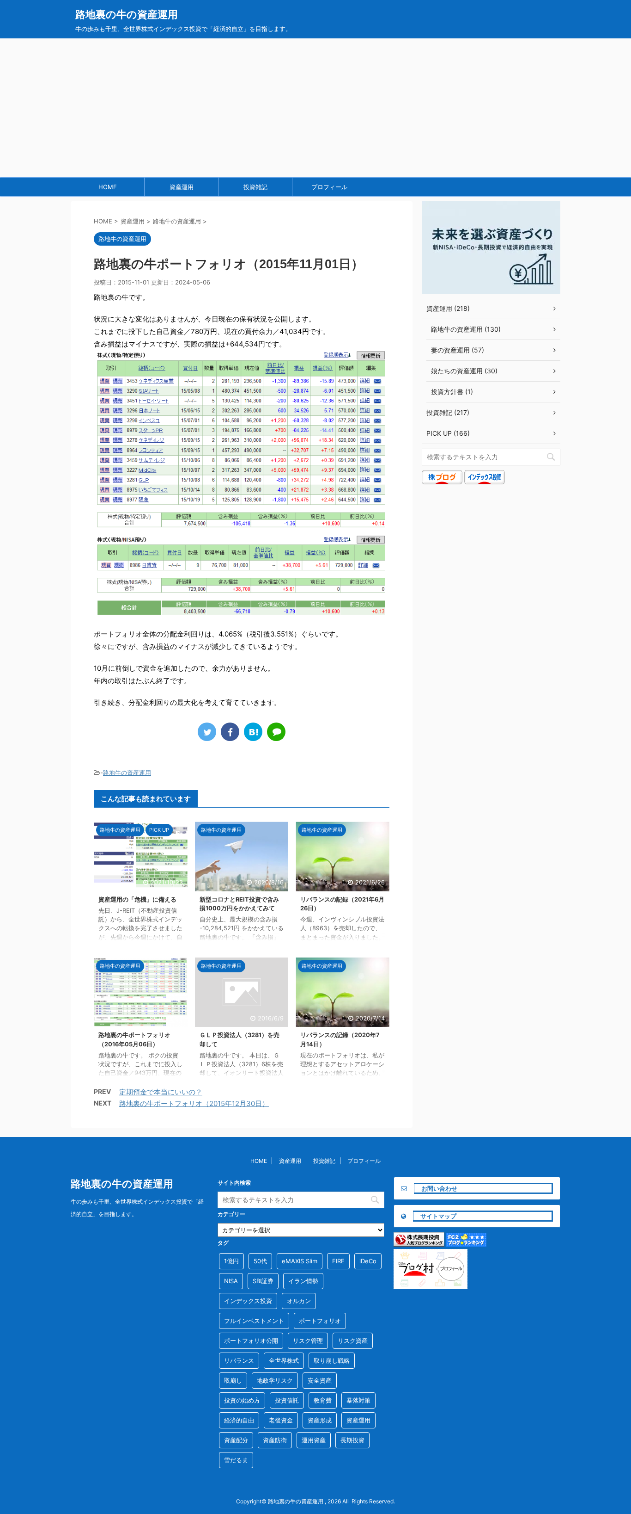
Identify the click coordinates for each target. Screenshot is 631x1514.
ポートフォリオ (320, 1320)
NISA (231, 1281)
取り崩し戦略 (332, 1360)
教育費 (323, 1400)
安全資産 (320, 1380)
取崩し (233, 1380)
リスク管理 (308, 1340)
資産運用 (182, 187)
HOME (107, 187)
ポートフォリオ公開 (251, 1340)
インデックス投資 (248, 1300)
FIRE (338, 1261)
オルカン (299, 1300)
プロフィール (329, 187)
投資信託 (287, 1400)
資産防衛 (275, 1440)
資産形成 (320, 1420)
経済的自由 (239, 1420)
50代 (260, 1261)
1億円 (231, 1261)
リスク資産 (353, 1340)
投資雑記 (255, 187)
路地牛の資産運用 (127, 772)
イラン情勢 (303, 1281)
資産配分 (236, 1440)
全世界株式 (284, 1360)
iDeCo (367, 1261)
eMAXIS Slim (299, 1261)
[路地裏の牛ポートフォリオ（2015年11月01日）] (253, 732)
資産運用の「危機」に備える (137, 899)
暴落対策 (358, 1400)
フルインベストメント (254, 1320)
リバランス (239, 1360)
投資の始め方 (242, 1400)
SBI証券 (263, 1281)
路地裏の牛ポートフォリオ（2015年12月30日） (194, 1103)
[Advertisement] (315, 108)
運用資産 (314, 1440)
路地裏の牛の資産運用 (126, 14)
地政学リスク (275, 1380)
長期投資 (352, 1440)
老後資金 (281, 1420)
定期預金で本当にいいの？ (160, 1092)
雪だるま (236, 1460)
